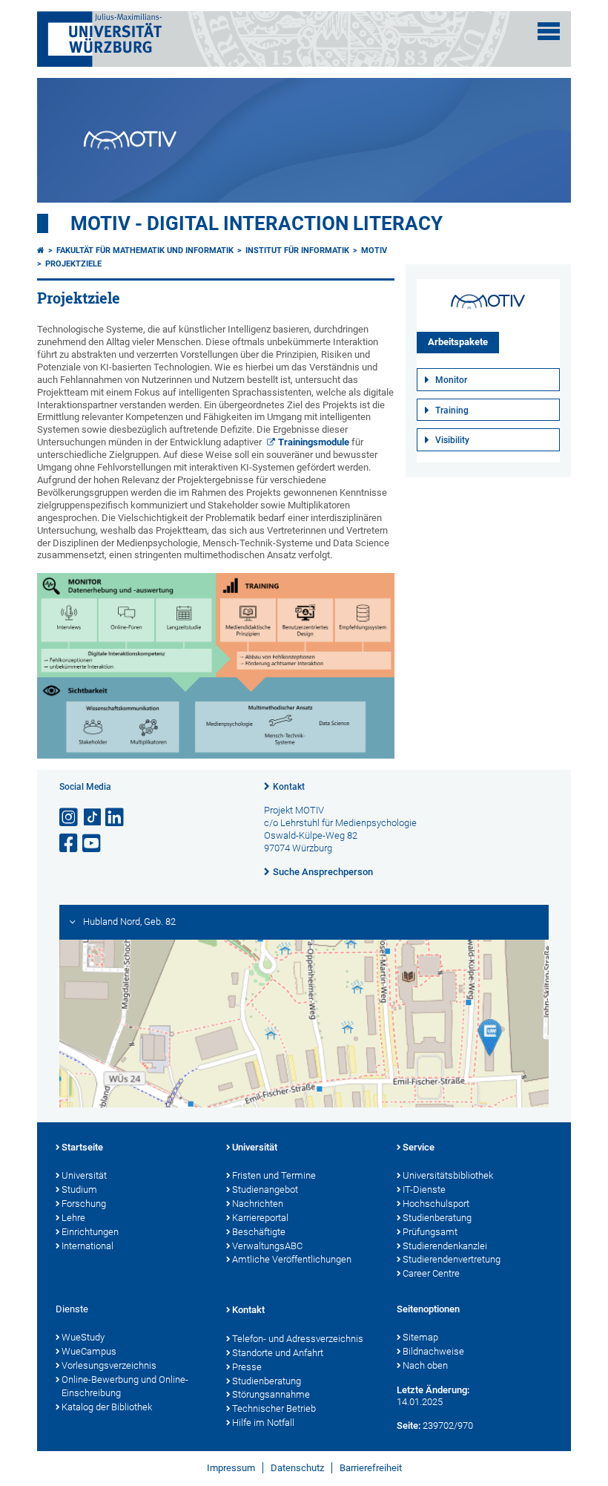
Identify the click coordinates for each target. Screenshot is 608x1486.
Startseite (82, 1147)
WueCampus (89, 1351)
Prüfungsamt (430, 1231)
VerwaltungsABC (267, 1245)
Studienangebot (265, 1189)
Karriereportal (260, 1217)
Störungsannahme (271, 1394)
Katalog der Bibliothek (107, 1407)
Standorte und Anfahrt (277, 1352)
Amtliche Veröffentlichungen (291, 1259)
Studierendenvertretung (451, 1259)
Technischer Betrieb (274, 1408)
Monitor (451, 380)
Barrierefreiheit (371, 1467)
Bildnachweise (433, 1351)
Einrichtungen (90, 1231)
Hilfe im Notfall (263, 1422)
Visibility (452, 440)
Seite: (408, 1425)
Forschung (84, 1203)
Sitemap (420, 1337)
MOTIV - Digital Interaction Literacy (256, 223)
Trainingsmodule (313, 442)
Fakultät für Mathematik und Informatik (145, 250)
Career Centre (431, 1273)
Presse (247, 1366)
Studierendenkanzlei (445, 1245)
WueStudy (83, 1337)
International (87, 1245)
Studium (79, 1189)
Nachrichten (257, 1203)
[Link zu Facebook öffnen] (69, 844)
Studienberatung (437, 1217)
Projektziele (73, 264)
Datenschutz (297, 1467)
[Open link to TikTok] (92, 818)
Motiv (374, 250)
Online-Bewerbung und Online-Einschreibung (125, 1386)
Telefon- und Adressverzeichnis (297, 1338)
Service (418, 1147)
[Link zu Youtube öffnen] (92, 844)
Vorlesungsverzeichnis (109, 1365)
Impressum (231, 1467)
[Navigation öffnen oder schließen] (549, 31)
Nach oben (425, 1365)
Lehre (73, 1217)
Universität (84, 1175)
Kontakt (289, 787)
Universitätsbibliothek (448, 1175)
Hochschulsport (436, 1203)
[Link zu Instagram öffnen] (69, 818)
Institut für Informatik (297, 250)
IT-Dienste (424, 1189)
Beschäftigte (258, 1231)
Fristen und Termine (274, 1175)
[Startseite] (40, 250)
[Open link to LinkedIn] (115, 818)
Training (452, 410)
